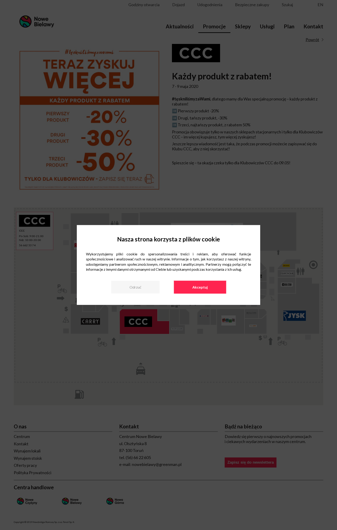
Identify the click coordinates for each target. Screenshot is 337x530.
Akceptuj (200, 287)
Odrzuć (135, 287)
